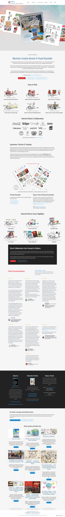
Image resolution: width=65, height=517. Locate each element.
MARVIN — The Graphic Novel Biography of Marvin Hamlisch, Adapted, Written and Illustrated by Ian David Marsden (32, 496)
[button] (29, 2)
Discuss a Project (22, 78)
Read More (16, 447)
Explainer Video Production (41, 78)
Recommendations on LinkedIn (40, 270)
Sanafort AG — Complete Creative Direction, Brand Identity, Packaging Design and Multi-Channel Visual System (16, 489)
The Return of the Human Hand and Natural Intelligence (32, 439)
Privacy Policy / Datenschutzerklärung (32, 514)
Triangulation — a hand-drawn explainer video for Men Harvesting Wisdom (32, 462)
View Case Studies (31, 78)
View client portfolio (38, 137)
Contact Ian (13, 261)
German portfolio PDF (14, 202)
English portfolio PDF (14, 201)
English (46, 395)
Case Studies (27, 35)
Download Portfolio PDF (22, 261)
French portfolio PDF (14, 203)
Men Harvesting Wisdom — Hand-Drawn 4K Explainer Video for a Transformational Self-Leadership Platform (49, 467)
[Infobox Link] (11, 93)
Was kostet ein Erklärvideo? (49, 436)
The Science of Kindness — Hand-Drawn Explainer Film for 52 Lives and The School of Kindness (49, 493)
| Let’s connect (15, 387)
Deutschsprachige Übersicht (15, 420)
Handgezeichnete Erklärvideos (28, 420)
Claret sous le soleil (16, 439)
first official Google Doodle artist (36, 75)
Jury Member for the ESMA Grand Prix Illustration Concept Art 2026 (16, 461)
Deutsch (52, 395)
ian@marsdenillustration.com (40, 206)
